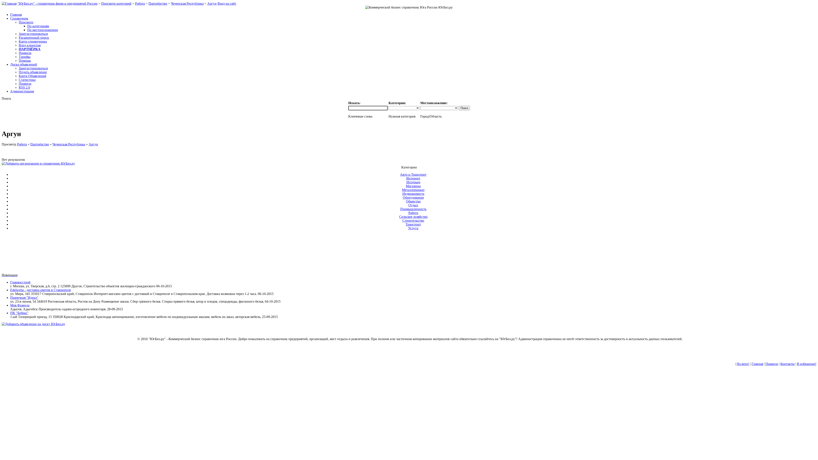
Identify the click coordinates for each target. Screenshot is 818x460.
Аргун (212, 3)
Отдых (413, 205)
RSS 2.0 (24, 87)
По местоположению (42, 30)
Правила (25, 53)
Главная (757, 364)
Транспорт (413, 224)
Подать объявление (33, 72)
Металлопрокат (413, 190)
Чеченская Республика (187, 3)
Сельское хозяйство (413, 216)
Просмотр (26, 22)
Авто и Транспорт (413, 174)
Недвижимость (413, 194)
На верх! (743, 364)
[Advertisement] (409, 253)
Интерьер (413, 182)
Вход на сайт (226, 3)
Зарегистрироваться (33, 34)
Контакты (787, 364)
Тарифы (24, 57)
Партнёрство (157, 3)
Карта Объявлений (32, 76)
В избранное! (806, 364)
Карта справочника (33, 41)
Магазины (413, 186)
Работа (140, 3)
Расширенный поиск (34, 37)
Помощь (25, 60)
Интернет (413, 178)
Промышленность (413, 209)
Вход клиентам (30, 45)
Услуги (413, 228)
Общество (413, 201)
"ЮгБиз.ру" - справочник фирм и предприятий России (57, 3)
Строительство (413, 220)
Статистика (27, 80)
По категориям (38, 26)
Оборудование (413, 197)
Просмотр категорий (116, 3)
